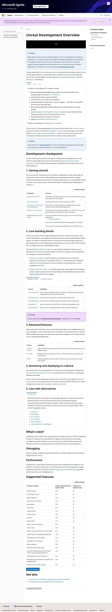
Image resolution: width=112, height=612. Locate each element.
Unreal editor (47, 384)
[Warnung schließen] (108, 3)
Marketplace (46, 95)
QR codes (29, 354)
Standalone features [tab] (47, 279)
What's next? (94, 35)
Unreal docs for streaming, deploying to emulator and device (49, 579)
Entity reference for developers (41, 424)
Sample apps (31, 527)
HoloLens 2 (30, 80)
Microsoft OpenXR (54, 219)
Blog (32, 610)
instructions (39, 455)
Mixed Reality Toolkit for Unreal (39, 249)
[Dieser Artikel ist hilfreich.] (91, 48)
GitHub (55, 95)
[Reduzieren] (21, 27)
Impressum (92, 610)
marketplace (52, 131)
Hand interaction (33, 297)
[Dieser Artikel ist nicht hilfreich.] (93, 48)
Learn (28, 29)
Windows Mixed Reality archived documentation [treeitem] (11, 36)
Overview (34, 412)
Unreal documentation (47, 133)
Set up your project (32, 202)
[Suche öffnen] (101, 15)
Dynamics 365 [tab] (31, 394)
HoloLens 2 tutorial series (34, 210)
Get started (34, 414)
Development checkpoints (99, 32)
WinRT (29, 359)
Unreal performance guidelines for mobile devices (46, 582)
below (81, 226)
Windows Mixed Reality (67, 77)
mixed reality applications (48, 72)
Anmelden (107, 15)
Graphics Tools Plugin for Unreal (47, 112)
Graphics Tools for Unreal (37, 269)
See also (93, 39)
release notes (49, 123)
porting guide (44, 145)
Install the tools (32, 569)
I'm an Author (35, 419)
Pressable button (33, 301)
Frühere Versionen (23, 610)
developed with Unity (66, 67)
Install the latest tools (33, 196)
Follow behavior (33, 307)
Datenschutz (48, 610)
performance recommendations (63, 469)
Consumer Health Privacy (62, 610)
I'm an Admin (35, 417)
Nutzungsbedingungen (80, 610)
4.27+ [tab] (29, 84)
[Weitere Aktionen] (84, 29)
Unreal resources (78, 128)
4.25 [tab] (39, 84)
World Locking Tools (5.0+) (47, 119)
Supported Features (97, 37)
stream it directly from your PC (42, 373)
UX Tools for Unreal (35, 258)
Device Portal (61, 384)
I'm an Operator (36, 422)
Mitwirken (40, 610)
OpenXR (39, 215)
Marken (101, 610)
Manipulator (32, 304)
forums (33, 133)
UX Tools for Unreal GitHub (51, 319)
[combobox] (12, 31)
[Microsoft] (3, 15)
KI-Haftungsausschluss (9, 610)
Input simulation (33, 292)
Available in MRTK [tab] (32, 279)
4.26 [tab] (34, 84)
